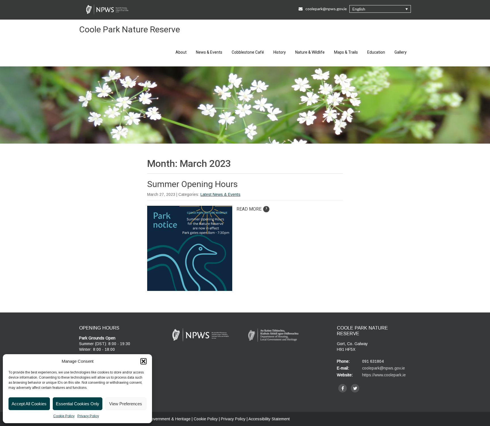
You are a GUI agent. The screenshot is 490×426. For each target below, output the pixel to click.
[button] (143, 361)
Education (376, 52)
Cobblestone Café (248, 52)
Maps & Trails (346, 52)
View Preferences (125, 403)
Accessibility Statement (269, 419)
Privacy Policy (88, 416)
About (181, 52)
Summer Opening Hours (192, 184)
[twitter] (355, 388)
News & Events (209, 52)
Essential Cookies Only (77, 403)
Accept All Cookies (29, 403)
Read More (251, 209)
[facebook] (342, 388)
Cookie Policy (64, 416)
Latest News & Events (220, 194)
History (279, 52)
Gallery (400, 52)
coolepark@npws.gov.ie (326, 8)
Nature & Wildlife (310, 52)
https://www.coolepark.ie (384, 375)
